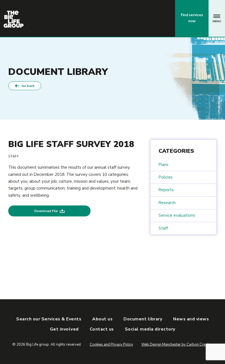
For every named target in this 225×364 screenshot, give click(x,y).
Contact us (148, 18)
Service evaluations (177, 215)
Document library (142, 319)
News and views (191, 319)
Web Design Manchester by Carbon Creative (177, 344)
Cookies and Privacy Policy (111, 344)
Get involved (64, 329)
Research (167, 202)
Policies (166, 177)
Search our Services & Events (48, 319)
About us (102, 319)
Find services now (192, 18)
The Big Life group (14, 19)
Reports (166, 190)
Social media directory (150, 329)
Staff (163, 228)
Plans (163, 164)
